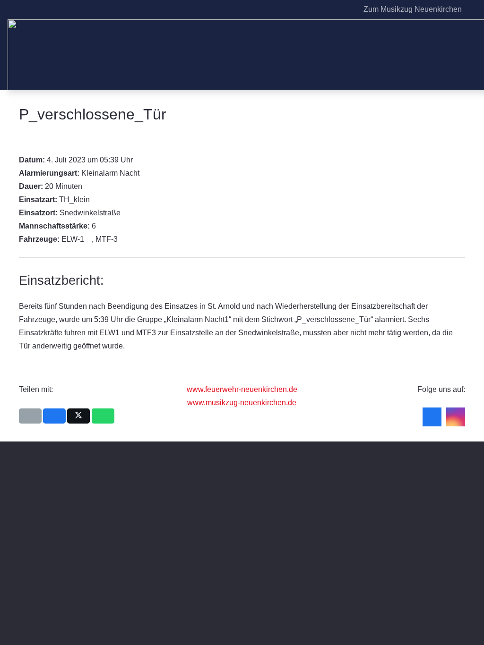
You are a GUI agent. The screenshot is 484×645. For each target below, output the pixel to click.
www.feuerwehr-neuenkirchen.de (242, 389)
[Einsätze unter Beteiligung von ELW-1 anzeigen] (89, 239)
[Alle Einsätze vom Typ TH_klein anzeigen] (94, 200)
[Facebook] (330, 9)
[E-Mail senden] (30, 416)
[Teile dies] (54, 416)
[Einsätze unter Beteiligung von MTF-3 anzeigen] (122, 239)
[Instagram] (345, 9)
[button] (471, 9)
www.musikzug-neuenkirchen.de (241, 403)
